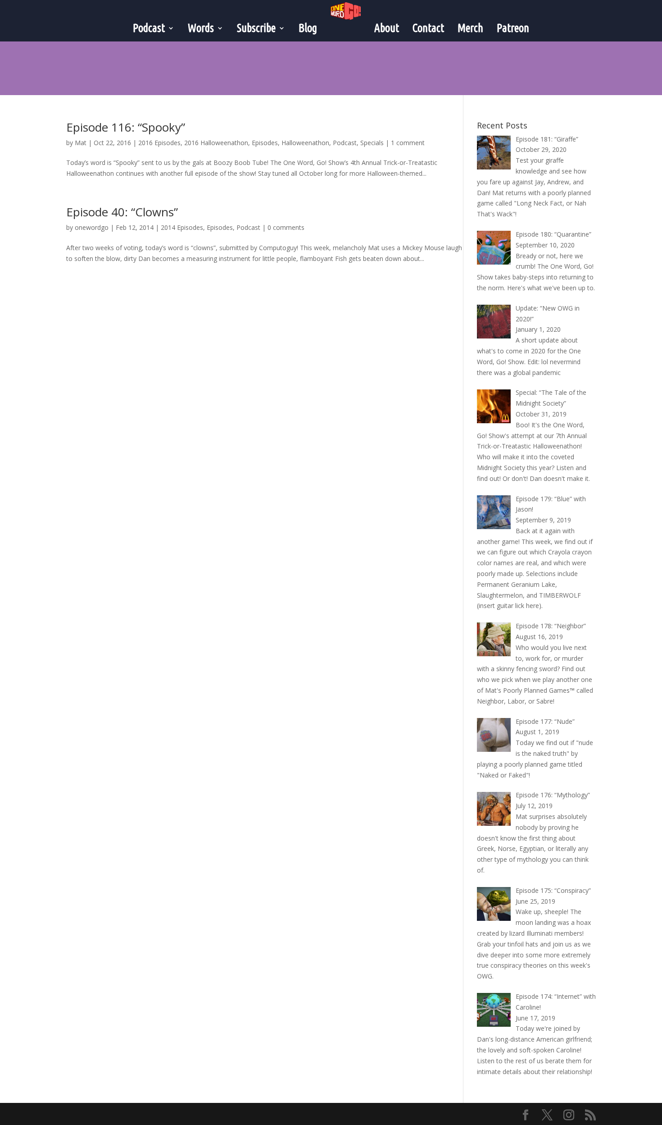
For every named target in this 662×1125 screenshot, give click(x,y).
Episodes (265, 142)
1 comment (408, 142)
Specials (372, 142)
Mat (80, 142)
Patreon (513, 28)
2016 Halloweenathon (216, 142)
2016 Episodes (159, 142)
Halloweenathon (305, 142)
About (386, 28)
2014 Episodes (182, 227)
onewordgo (92, 227)
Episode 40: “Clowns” (122, 212)
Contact (428, 28)
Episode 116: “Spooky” (125, 127)
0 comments (286, 227)
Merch (470, 28)
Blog (308, 28)
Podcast (345, 142)
